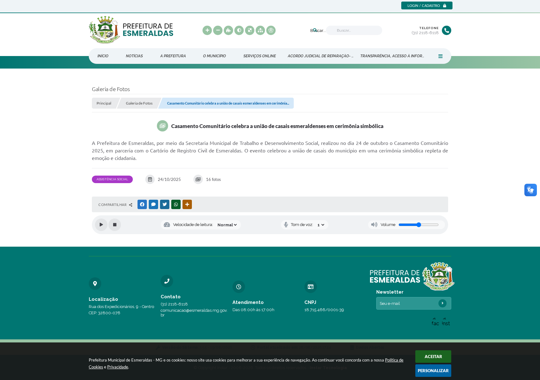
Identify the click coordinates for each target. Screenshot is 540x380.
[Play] (101, 224)
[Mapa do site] (260, 30)
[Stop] (114, 224)
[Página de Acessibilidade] (271, 30)
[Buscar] (315, 30)
